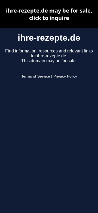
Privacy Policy (65, 76)
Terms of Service (35, 76)
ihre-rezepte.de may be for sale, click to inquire (49, 14)
